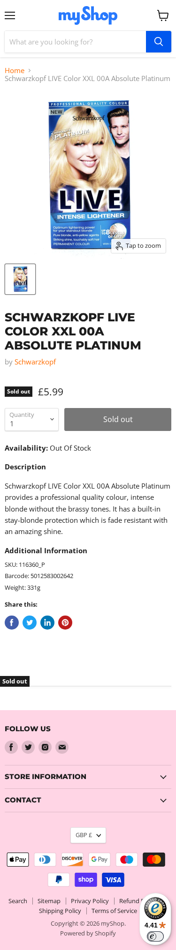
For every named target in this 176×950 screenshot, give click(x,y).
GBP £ (84, 835)
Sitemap (49, 901)
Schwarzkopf (35, 361)
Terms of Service (114, 910)
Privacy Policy (90, 901)
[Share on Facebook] (12, 623)
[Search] (158, 41)
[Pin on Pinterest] (65, 623)
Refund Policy (138, 901)
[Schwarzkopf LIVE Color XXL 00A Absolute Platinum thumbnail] (20, 279)
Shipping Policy (60, 910)
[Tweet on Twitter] (30, 623)
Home (14, 70)
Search (17, 901)
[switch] (155, 936)
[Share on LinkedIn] (47, 623)
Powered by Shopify (88, 933)
